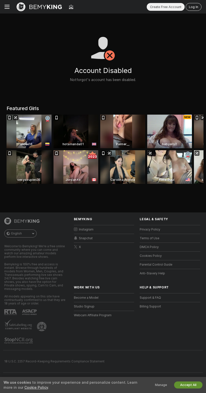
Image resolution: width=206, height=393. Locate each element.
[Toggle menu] (7, 7)
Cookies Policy (151, 256)
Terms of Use (149, 238)
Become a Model (86, 297)
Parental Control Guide (156, 264)
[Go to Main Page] (39, 7)
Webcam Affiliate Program (93, 315)
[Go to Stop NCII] (19, 341)
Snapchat (86, 238)
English (16, 233)
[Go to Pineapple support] (42, 326)
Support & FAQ (150, 297)
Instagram (86, 229)
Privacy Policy (150, 229)
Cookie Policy (36, 387)
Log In (193, 7)
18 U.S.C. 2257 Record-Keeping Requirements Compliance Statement (54, 361)
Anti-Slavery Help (152, 273)
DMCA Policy (149, 247)
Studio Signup (84, 306)
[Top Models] (71, 7)
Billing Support (150, 306)
